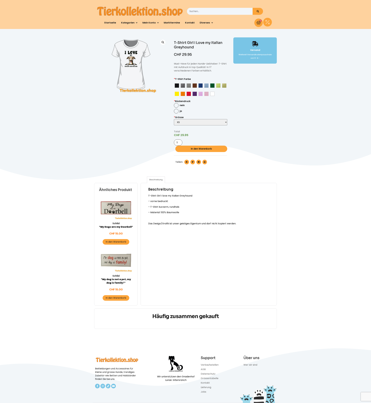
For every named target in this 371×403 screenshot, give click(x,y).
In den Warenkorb (201, 148)
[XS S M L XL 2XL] (200, 122)
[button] (186, 162)
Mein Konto (149, 22)
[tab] (156, 179)
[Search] (258, 11)
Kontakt (190, 22)
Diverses (205, 22)
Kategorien (127, 22)
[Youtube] (113, 386)
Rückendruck (182, 101)
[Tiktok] (108, 386)
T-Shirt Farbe (182, 79)
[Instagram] (102, 386)
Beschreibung (156, 179)
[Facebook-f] (97, 386)
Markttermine (172, 22)
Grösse (179, 117)
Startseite (110, 22)
